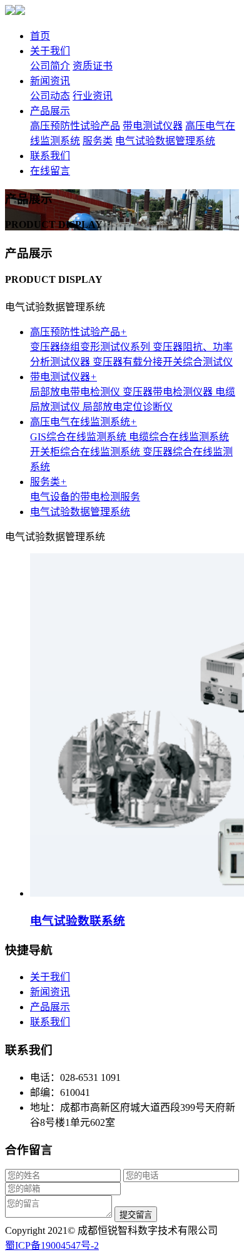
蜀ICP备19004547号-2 (52, 1245)
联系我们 (50, 155)
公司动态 (50, 96)
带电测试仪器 (153, 126)
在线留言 (50, 170)
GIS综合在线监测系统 (79, 436)
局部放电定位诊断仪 (128, 407)
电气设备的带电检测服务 (85, 496)
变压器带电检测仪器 (169, 392)
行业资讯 (93, 96)
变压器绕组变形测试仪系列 (91, 347)
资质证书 (93, 66)
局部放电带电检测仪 (76, 392)
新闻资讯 (50, 81)
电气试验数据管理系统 (165, 141)
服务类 (98, 141)
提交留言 (135, 1215)
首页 (40, 36)
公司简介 (50, 66)
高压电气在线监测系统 (83, 422)
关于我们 (50, 51)
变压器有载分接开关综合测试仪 (163, 362)
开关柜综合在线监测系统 (86, 451)
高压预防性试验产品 (75, 126)
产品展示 (50, 111)
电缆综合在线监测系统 (179, 436)
